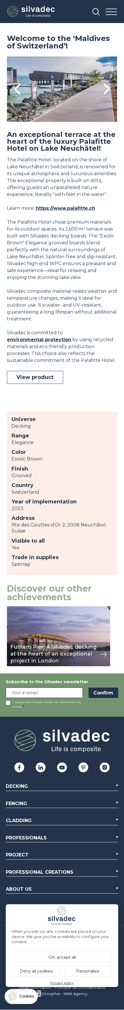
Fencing (16, 803)
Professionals (26, 838)
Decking (17, 786)
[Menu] (111, 12)
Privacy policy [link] (62, 983)
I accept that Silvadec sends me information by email (47, 704)
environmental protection (39, 339)
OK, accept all (62, 957)
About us (19, 889)
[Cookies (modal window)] (21, 998)
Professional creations (39, 872)
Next (107, 89)
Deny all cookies (36, 971)
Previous (17, 89)
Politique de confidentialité (80, 987)
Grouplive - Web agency (64, 993)
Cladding (19, 820)
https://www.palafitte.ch (65, 208)
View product (35, 377)
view (12, 609)
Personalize (87, 971)
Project (17, 855)
